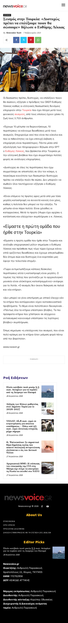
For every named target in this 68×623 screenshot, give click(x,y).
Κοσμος (7, 15)
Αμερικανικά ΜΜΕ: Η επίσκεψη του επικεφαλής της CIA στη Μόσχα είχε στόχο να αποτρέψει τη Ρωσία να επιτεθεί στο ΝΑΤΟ (23, 467)
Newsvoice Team (13, 32)
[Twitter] (23, 40)
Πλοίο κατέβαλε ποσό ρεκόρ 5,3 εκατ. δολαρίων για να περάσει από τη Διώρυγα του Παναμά (22, 390)
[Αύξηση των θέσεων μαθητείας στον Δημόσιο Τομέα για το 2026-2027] (47, 408)
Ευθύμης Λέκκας (14, 151)
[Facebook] (16, 40)
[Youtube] (48, 506)
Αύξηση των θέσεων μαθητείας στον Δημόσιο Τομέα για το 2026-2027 (22, 407)
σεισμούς (20, 114)
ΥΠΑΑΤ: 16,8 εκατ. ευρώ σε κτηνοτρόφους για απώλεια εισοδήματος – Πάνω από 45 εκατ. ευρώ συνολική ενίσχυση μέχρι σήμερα (21, 426)
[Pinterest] (31, 40)
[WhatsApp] (38, 40)
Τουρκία (26, 110)
